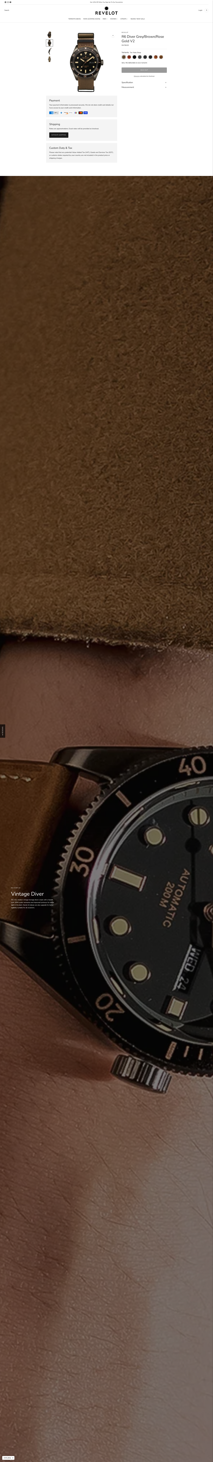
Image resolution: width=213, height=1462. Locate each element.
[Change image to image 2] (49, 43)
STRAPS (123, 19)
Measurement (128, 87)
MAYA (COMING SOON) (91, 19)
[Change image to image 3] (49, 51)
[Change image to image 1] (49, 34)
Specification (127, 82)
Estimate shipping (58, 135)
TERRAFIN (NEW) (74, 19)
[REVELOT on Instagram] (8, 2)
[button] (2, 731)
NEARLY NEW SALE (138, 19)
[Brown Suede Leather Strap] (161, 57)
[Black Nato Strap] (134, 57)
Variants (125, 52)
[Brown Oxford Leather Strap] (129, 57)
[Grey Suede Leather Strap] (140, 57)
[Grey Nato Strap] (145, 57)
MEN (104, 19)
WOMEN (113, 19)
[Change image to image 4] (49, 59)
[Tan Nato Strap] (124, 57)
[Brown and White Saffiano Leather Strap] (156, 57)
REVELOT (125, 32)
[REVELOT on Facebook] (5, 2)
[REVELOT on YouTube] (10, 2)
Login (200, 10)
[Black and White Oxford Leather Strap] (150, 57)
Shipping (137, 76)
